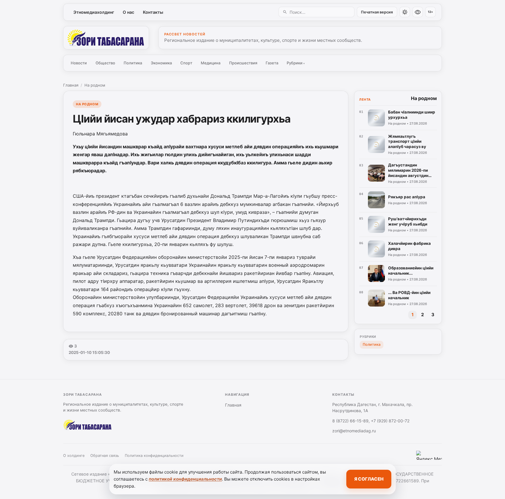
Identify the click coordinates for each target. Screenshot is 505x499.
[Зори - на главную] (106, 37)
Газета (272, 63)
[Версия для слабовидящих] (417, 12)
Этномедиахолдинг (93, 12)
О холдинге (73, 455)
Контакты (153, 12)
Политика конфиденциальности (154, 455)
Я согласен (368, 479)
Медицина (210, 63)
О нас (128, 12)
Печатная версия (377, 12)
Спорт (186, 63)
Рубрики (296, 63)
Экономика (161, 63)
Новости (79, 63)
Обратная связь (104, 455)
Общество (105, 63)
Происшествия (243, 63)
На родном (94, 85)
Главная (70, 85)
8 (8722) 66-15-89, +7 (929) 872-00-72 (370, 420)
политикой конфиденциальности (185, 479)
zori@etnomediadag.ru (354, 430)
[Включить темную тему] (404, 12)
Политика (133, 63)
